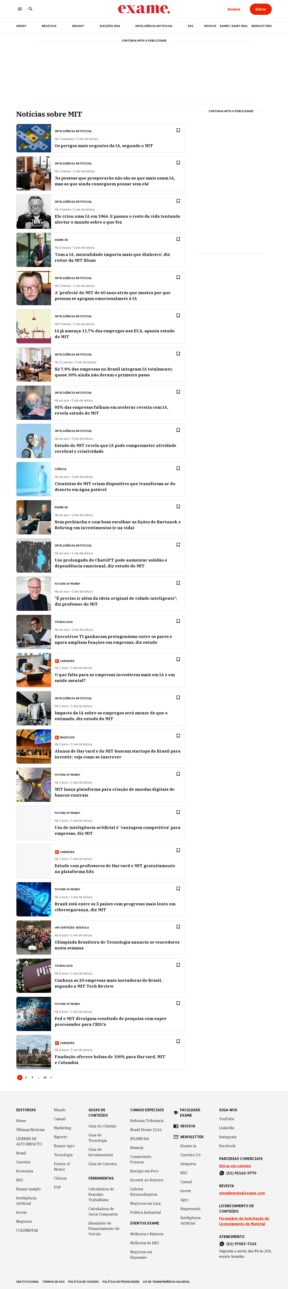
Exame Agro (64, 1146)
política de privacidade (120, 1281)
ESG (190, 26)
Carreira (23, 1162)
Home (21, 1120)
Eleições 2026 (110, 26)
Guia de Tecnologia (97, 1138)
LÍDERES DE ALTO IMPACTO (29, 1141)
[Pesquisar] (30, 9)
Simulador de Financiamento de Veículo (103, 1228)
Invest (21, 1212)
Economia (24, 1171)
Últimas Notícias (30, 1129)
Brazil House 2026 (146, 1129)
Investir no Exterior (147, 1180)
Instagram (228, 1137)
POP (57, 1187)
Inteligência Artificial (154, 26)
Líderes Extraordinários (143, 1192)
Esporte (60, 1137)
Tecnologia (63, 1155)
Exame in (188, 1146)
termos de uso (54, 1281)
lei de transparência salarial (166, 1281)
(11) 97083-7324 (241, 1244)
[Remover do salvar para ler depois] (178, 130)
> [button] (51, 1077)
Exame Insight (28, 1189)
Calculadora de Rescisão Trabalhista (101, 1194)
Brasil (21, 1153)
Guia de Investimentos (100, 1152)
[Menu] (19, 9)
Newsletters (262, 26)
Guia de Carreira (102, 1164)
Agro (184, 1200)
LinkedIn (226, 1128)
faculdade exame (190, 1113)
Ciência (60, 1178)
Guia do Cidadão (102, 1126)
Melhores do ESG (144, 1243)
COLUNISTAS (27, 1230)
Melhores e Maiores (146, 1234)
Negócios (49, 26)
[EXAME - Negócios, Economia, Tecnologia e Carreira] (144, 9)
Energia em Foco (144, 1171)
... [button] (39, 1077)
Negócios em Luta (145, 1203)
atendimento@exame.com (242, 1193)
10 (45, 1077)
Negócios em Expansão (141, 1255)
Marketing (62, 1128)
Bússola (82, 927)
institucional (27, 1281)
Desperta (188, 1164)
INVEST (21, 26)
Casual (59, 1119)
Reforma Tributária (147, 1120)
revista (187, 1126)
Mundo (60, 1110)
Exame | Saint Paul (234, 26)
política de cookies (83, 1281)
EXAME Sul (139, 1138)
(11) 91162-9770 (241, 1173)
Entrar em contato (235, 1166)
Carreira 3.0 (190, 1155)
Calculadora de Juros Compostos (103, 1211)
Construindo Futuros (140, 1159)
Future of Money (62, 1166)
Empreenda (190, 1209)
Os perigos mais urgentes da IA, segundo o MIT (104, 145)
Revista (210, 26)
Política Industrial (145, 1212)
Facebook (227, 1146)
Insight (78, 26)
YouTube (226, 1119)
